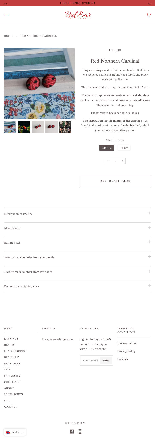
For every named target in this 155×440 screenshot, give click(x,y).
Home (8, 36)
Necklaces (12, 363)
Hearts (9, 345)
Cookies (122, 359)
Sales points (13, 394)
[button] (15, 432)
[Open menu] (10, 15)
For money (12, 375)
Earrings (11, 338)
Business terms (126, 343)
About (9, 388)
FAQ (7, 400)
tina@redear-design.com (57, 339)
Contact (10, 406)
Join (106, 360)
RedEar (73, 423)
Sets (7, 369)
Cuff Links (12, 382)
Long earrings (15, 351)
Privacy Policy (126, 351)
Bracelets (12, 357)
